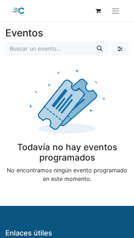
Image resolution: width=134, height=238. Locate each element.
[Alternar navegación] (115, 11)
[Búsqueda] (100, 48)
